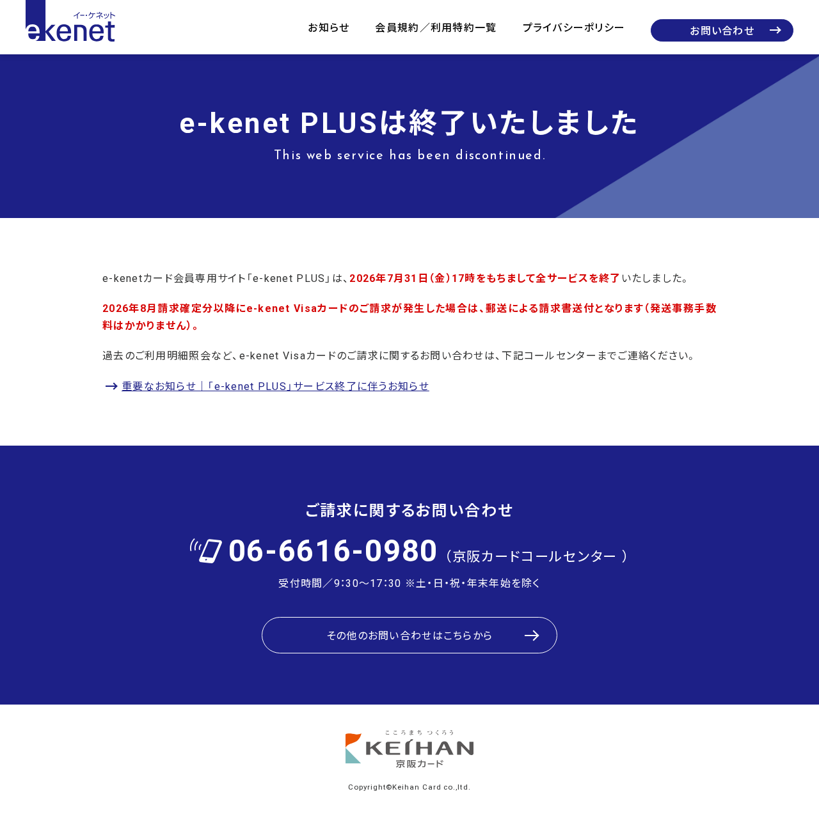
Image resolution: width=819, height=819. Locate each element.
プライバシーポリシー (574, 27)
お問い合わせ (722, 30)
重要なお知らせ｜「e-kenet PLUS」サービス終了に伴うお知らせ (275, 385)
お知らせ (328, 27)
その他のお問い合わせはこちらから (409, 635)
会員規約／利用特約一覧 (436, 27)
